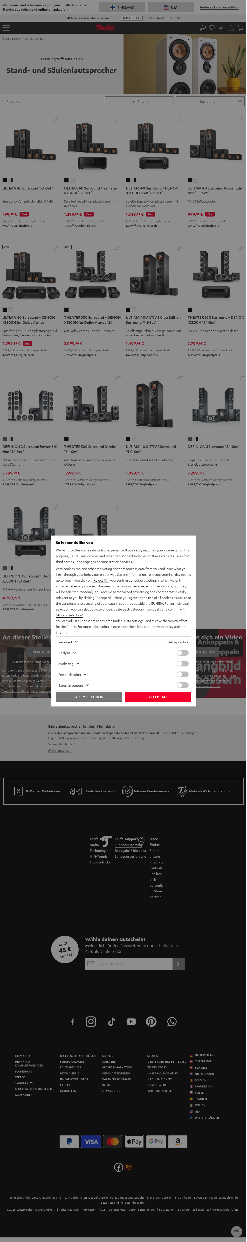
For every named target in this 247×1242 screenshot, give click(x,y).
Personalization (69, 674)
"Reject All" (100, 580)
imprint (61, 632)
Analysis (64, 653)
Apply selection (89, 697)
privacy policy (163, 626)
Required (65, 642)
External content (70, 685)
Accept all (157, 697)
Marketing (66, 663)
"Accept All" (104, 597)
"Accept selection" (69, 615)
